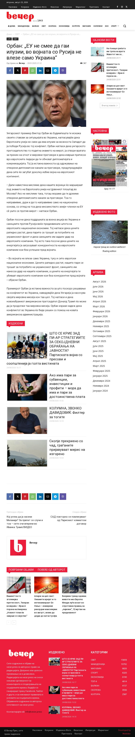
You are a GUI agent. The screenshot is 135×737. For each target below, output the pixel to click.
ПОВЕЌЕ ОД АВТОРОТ (51, 569)
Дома (9, 34)
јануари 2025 (100, 375)
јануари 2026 (100, 316)
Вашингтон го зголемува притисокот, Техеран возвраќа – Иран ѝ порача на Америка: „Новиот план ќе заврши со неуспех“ (18, 606)
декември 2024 (101, 380)
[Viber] (63, 70)
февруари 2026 (101, 311)
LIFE (9, 39)
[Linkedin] (40, 70)
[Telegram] (55, 70)
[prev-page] (9, 622)
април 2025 (99, 360)
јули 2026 (98, 286)
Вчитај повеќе (108, 105)
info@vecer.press (33, 711)
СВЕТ (17, 34)
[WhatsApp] (32, 70)
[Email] (47, 70)
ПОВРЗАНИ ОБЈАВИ (21, 569)
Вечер (22, 63)
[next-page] (14, 622)
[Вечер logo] (29, 16)
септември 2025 (102, 336)
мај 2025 (98, 356)
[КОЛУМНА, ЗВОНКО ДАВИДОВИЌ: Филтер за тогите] (54, 710)
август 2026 (99, 281)
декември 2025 (101, 321)
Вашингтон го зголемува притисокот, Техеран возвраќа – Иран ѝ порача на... (117, 70)
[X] (126, 7)
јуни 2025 (98, 351)
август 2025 (99, 341)
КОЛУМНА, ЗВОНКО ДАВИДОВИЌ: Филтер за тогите (67, 412)
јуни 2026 (98, 291)
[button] (124, 26)
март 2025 (99, 365)
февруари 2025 (101, 370)
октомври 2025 (101, 331)
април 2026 (99, 301)
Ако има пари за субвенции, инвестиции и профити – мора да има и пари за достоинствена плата (73, 693)
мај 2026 (98, 296)
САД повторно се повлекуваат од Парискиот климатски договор (68, 520)
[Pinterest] (25, 70)
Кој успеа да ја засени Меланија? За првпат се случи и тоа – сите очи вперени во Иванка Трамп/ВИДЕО (25, 522)
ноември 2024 (101, 385)
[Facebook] (117, 7)
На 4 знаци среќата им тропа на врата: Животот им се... (116, 51)
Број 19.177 (109, 189)
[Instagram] (122, 7)
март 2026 (99, 306)
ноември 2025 (101, 326)
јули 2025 (98, 346)
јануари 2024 (100, 390)
